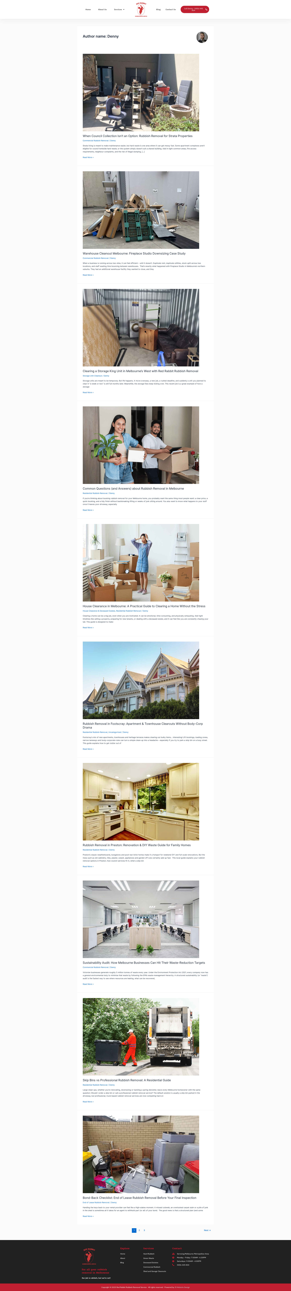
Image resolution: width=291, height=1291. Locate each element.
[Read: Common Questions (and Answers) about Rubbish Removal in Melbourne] (141, 445)
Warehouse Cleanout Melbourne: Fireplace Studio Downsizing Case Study (134, 253)
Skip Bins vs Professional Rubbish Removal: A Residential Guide (127, 1080)
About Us (102, 9)
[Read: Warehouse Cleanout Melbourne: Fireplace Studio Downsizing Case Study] (141, 210)
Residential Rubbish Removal (95, 493)
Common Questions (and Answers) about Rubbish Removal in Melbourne (133, 488)
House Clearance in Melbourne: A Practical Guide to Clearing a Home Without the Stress (144, 606)
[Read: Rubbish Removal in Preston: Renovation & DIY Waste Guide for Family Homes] (141, 801)
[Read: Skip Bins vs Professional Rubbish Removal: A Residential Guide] (141, 1036)
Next (207, 1230)
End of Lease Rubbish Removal (96, 1202)
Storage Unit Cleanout (92, 376)
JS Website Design (182, 1287)
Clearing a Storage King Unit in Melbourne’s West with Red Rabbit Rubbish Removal (140, 371)
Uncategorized (114, 732)
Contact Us (171, 9)
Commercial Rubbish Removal (95, 140)
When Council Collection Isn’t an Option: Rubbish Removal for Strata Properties (138, 136)
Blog (158, 9)
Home (88, 9)
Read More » (88, 157)
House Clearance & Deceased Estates (99, 611)
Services (118, 9)
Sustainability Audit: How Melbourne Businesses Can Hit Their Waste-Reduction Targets (144, 962)
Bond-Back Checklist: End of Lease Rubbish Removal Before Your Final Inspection (139, 1198)
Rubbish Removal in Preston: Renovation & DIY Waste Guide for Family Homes (137, 845)
